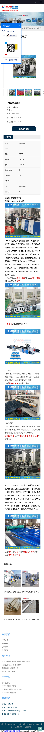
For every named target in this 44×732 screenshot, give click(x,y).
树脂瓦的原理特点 (8, 671)
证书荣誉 (5, 643)
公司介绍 (5, 640)
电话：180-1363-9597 (9, 707)
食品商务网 (28, 727)
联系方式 (5, 650)
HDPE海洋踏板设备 (9, 693)
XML (37, 724)
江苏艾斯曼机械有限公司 (26, 724)
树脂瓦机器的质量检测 (10, 668)
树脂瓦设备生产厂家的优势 (11, 665)
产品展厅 (25, 28)
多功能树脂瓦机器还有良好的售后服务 (16, 661)
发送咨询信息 (24, 129)
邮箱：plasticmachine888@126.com (14, 711)
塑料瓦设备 (6, 683)
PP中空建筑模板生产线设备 (12, 689)
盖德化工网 (18, 727)
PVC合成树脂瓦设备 (9, 686)
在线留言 (5, 647)
